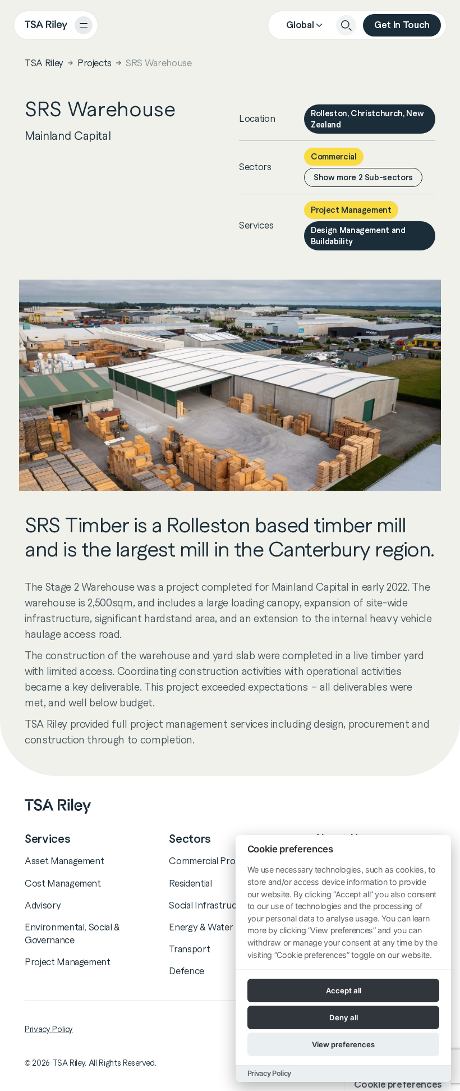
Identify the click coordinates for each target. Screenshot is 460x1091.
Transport (189, 949)
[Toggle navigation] (84, 25)
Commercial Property (213, 860)
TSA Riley (44, 63)
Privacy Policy (49, 1029)
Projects (94, 63)
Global (300, 25)
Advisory (43, 905)
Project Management (68, 961)
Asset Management (64, 860)
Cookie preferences (398, 1084)
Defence (186, 970)
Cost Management (63, 883)
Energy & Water (201, 927)
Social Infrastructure (211, 905)
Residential (190, 883)
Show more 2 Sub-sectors (363, 177)
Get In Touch (402, 25)
